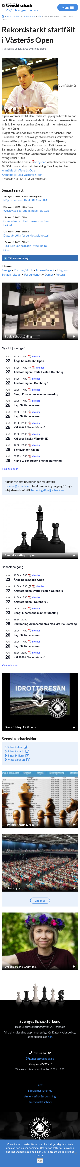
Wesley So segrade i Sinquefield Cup (26, 210)
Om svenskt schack (40, 1102)
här (50, 1036)
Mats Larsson (16, 759)
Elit (39, 16)
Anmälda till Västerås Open (19, 170)
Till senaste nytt (18, 258)
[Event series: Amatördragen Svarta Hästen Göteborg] (29, 367)
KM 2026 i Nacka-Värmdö (29, 427)
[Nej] (75, 1153)
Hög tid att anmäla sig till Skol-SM (25, 200)
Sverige (6, 270)
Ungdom (62, 270)
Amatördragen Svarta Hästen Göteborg (38, 372)
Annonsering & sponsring (40, 1096)
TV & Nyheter (13, 16)
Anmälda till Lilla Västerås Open (22, 174)
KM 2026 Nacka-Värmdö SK (31, 438)
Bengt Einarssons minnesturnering (36, 394)
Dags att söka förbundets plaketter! (26, 235)
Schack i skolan (11, 274)
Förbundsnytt (32, 274)
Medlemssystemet (40, 1090)
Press (40, 1085)
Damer (48, 274)
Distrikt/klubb (23, 270)
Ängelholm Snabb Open (29, 361)
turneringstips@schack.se (47, 490)
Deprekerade (29, 16)
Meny (66, 7)
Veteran (61, 274)
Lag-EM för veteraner (27, 405)
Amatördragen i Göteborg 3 (31, 383)
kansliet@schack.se (41, 1058)
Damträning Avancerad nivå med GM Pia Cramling (45, 624)
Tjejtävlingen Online (26, 449)
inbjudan (40, 162)
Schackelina (15, 747)
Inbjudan (36, 356)
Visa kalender (10, 468)
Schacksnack (15, 751)
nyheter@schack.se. (17, 486)
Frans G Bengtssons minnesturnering (38, 460)
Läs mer (40, 900)
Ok (40, 1160)
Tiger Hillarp (15, 755)
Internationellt (45, 270)
